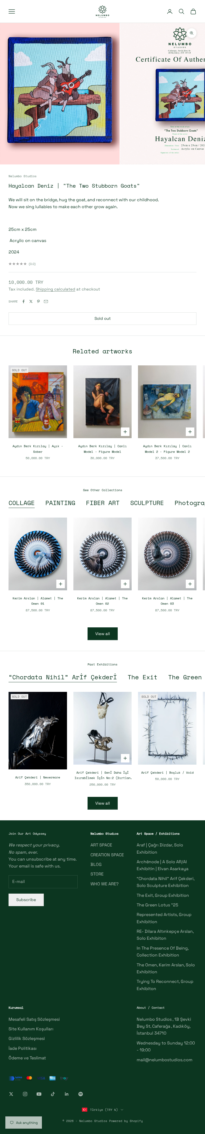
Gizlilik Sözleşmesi (27, 1038)
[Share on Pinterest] (38, 301)
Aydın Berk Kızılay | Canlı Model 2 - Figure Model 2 (167, 449)
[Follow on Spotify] (80, 1094)
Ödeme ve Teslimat (27, 1058)
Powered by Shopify (126, 1121)
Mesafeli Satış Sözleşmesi (34, 1019)
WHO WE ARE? (104, 884)
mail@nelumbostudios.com (164, 1060)
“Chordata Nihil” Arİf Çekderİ (63, 676)
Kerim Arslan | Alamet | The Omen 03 (167, 601)
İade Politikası (23, 1048)
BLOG (96, 864)
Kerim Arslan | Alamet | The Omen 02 (102, 601)
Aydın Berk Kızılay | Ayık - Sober (38, 449)
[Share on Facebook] (23, 301)
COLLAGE (22, 502)
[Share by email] (46, 301)
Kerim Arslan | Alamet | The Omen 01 (38, 601)
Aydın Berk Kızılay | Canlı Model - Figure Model (102, 449)
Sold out (102, 318)
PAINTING (60, 502)
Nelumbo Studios (23, 176)
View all (102, 633)
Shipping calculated (55, 289)
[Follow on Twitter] (11, 1094)
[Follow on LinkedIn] (66, 1094)
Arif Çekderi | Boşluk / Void (167, 772)
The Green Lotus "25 (157, 905)
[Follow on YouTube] (39, 1094)
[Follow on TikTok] (53, 1094)
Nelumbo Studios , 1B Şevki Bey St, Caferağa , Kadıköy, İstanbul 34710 (164, 1026)
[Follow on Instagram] (25, 1094)
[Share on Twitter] (31, 301)
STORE (97, 874)
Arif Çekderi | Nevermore (37, 777)
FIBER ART (103, 502)
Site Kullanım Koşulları (31, 1029)
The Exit (142, 676)
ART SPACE (101, 845)
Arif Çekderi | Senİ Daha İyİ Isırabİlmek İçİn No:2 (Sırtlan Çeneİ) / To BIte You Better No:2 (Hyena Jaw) (102, 775)
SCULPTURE (147, 502)
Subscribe (26, 899)
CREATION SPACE (107, 855)
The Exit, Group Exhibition (163, 895)
